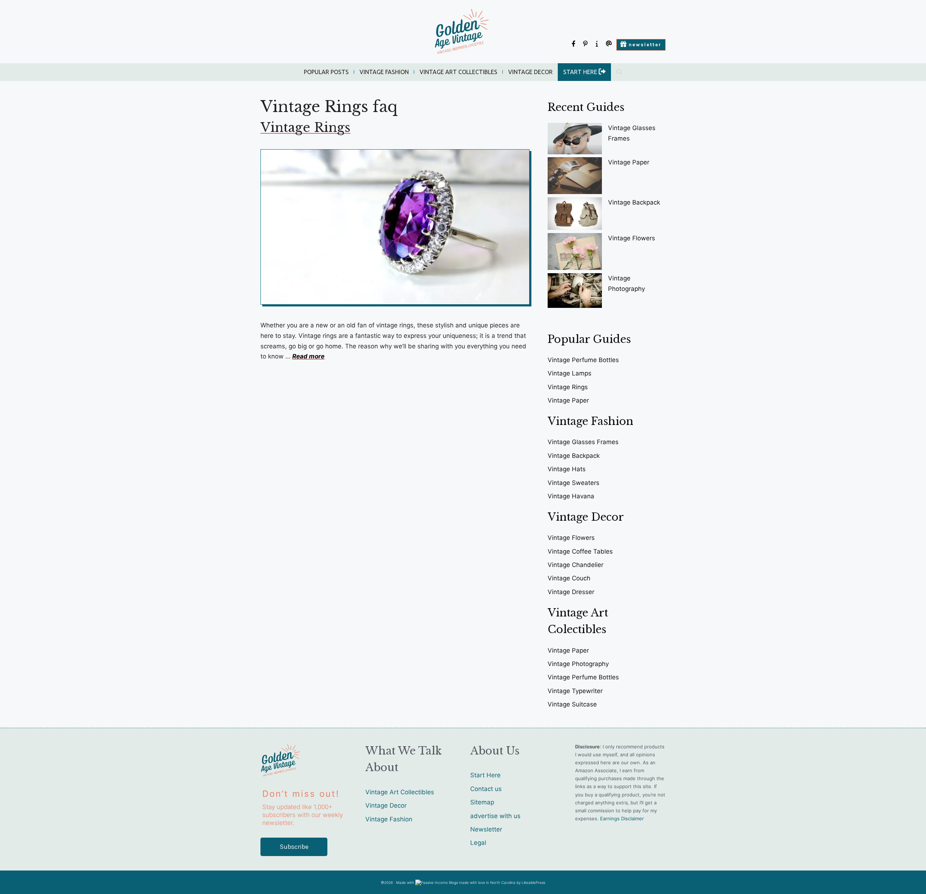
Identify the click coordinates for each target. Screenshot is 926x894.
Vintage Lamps (569, 373)
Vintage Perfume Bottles (583, 360)
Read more (308, 356)
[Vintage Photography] (575, 292)
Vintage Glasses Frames (583, 442)
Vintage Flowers (631, 238)
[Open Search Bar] (619, 72)
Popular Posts (326, 72)
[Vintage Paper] (575, 177)
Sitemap (482, 802)
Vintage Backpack (634, 202)
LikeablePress (533, 882)
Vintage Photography (578, 663)
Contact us (486, 788)
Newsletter (486, 829)
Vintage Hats (567, 469)
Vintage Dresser (571, 592)
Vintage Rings (305, 127)
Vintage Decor (530, 72)
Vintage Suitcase (572, 704)
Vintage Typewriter (575, 691)
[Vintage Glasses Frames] (575, 140)
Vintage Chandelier (575, 564)
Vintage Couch (569, 578)
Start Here (485, 775)
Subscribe (294, 847)
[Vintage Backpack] (575, 215)
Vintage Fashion (384, 72)
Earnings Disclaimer (622, 818)
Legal (478, 842)
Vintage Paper (628, 162)
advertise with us (495, 816)
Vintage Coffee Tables (580, 551)
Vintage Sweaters (573, 482)
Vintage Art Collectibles (458, 72)
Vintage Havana (571, 496)
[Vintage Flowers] (575, 253)
